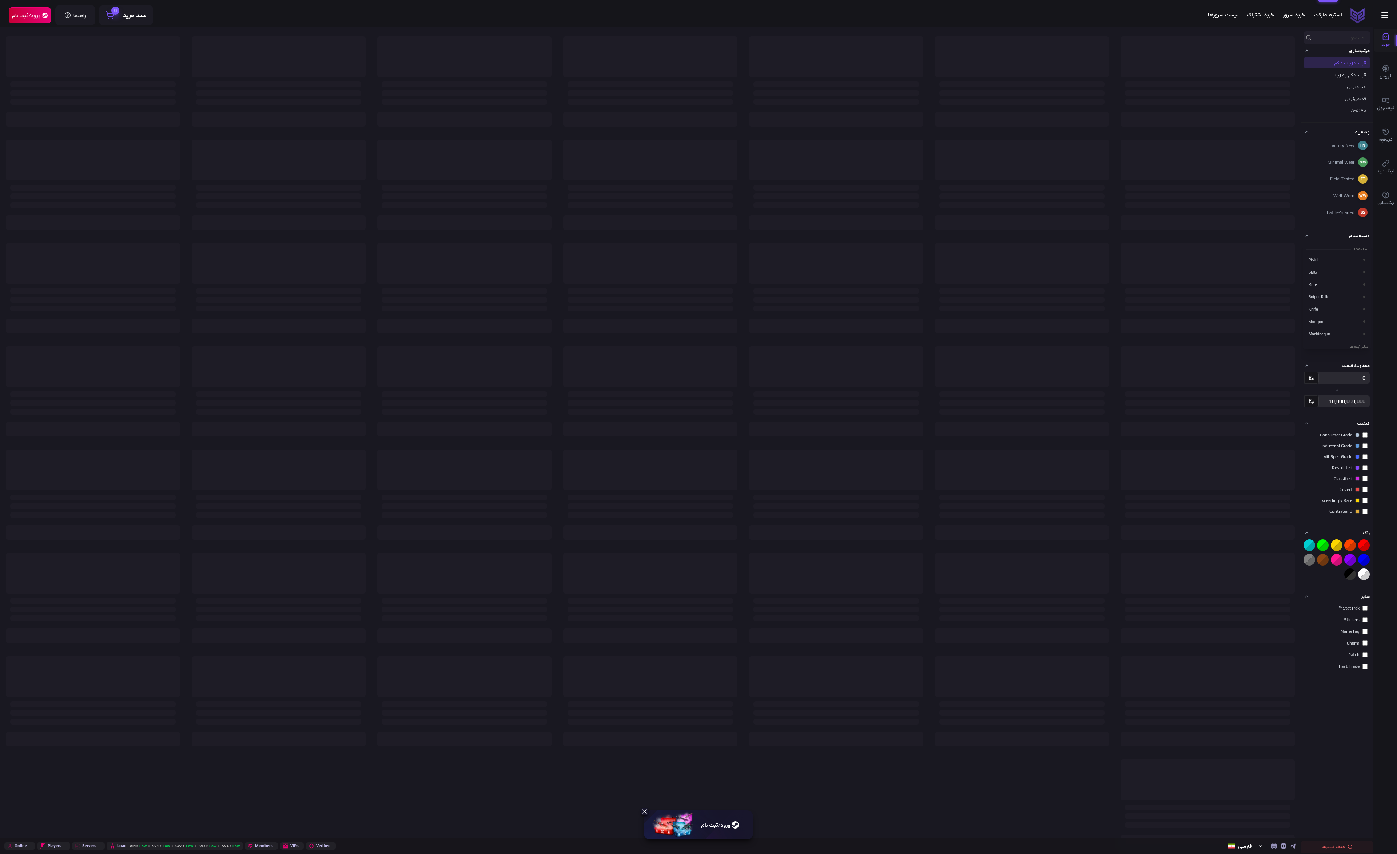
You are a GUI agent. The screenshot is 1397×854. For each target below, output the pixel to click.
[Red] (1364, 545)
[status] (1357, 15)
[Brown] (1323, 560)
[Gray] (1309, 560)
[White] (1364, 574)
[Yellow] (1336, 545)
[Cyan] (1309, 545)
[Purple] (1350, 560)
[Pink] (1336, 560)
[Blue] (1364, 560)
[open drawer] (1384, 15)
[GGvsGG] (1274, 846)
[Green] (1323, 545)
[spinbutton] (1344, 377)
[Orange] (1350, 545)
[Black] (1350, 574)
